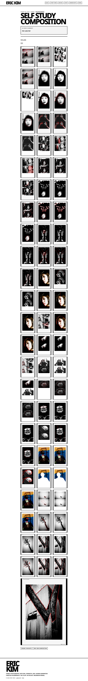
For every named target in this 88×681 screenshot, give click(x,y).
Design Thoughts (26, 648)
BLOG (47, 2)
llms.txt (18, 678)
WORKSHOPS (73, 2)
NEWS (79, 2)
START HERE (54, 2)
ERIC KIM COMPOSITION (40, 648)
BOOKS (60, 2)
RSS (23, 678)
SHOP (66, 2)
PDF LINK (23, 40)
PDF (22, 43)
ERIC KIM (13, 2)
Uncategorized (40, 11)
